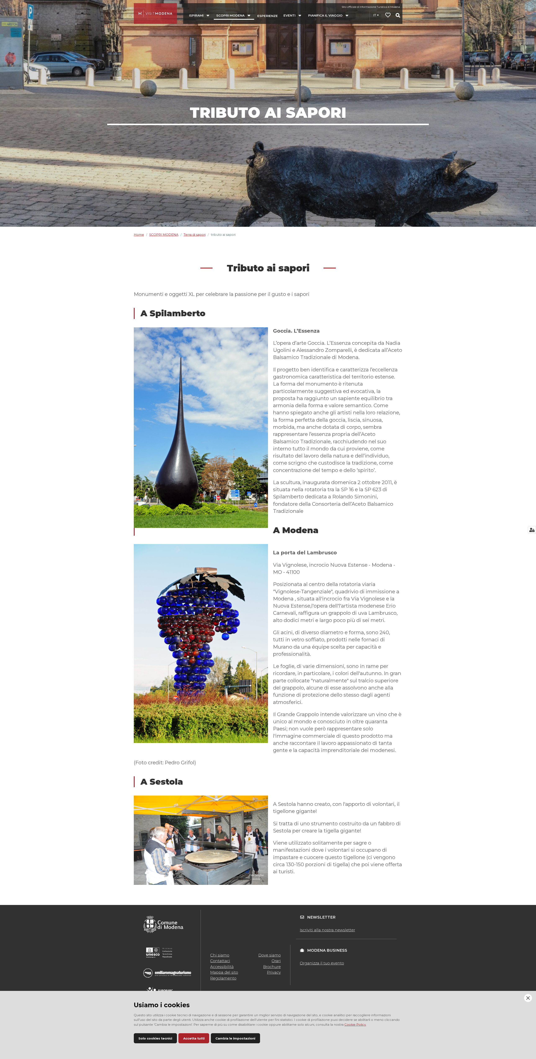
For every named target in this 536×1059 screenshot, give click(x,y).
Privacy (274, 972)
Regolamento (223, 978)
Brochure (272, 966)
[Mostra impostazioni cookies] (532, 530)
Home (139, 234)
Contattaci (220, 961)
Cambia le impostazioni (235, 1038)
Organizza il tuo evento (322, 963)
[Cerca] (398, 15)
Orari (276, 961)
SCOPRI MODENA (163, 234)
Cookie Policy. (355, 1025)
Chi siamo (219, 955)
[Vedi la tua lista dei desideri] (388, 15)
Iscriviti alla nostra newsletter (327, 930)
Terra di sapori (195, 234)
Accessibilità (222, 966)
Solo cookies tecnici (155, 1038)
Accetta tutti (194, 1038)
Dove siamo (269, 955)
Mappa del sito (224, 972)
